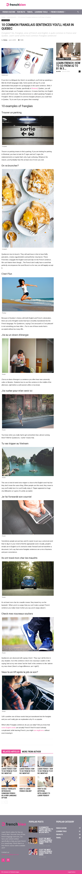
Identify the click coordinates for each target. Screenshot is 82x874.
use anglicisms (39, 730)
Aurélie (58, 71)
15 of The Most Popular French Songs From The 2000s (45, 852)
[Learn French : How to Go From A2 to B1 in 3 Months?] (45, 761)
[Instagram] (8, 860)
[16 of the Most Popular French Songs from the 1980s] (33, 841)
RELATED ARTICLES (11, 751)
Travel (30, 12)
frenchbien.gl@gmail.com (10, 854)
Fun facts (21, 12)
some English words (8, 727)
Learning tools (41, 12)
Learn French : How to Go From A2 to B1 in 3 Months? (45, 771)
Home (3, 17)
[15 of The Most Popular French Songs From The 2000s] (33, 852)
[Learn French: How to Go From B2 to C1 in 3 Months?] (27, 761)
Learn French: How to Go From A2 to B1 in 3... (68, 65)
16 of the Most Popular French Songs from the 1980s (45, 841)
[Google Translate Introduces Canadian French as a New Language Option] (9, 781)
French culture (8, 12)
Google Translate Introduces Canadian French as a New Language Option (8, 793)
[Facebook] (3, 860)
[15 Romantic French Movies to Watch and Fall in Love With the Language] (33, 829)
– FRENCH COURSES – (57, 12)
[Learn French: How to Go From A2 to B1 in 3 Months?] (9, 761)
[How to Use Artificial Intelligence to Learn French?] (45, 781)
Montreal (34, 88)
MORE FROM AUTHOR (31, 751)
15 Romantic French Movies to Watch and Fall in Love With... (46, 829)
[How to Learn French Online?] (27, 781)
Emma (5, 40)
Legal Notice (71, 872)
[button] (78, 12)
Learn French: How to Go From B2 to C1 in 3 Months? (27, 771)
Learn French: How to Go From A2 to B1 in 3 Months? (9, 771)
